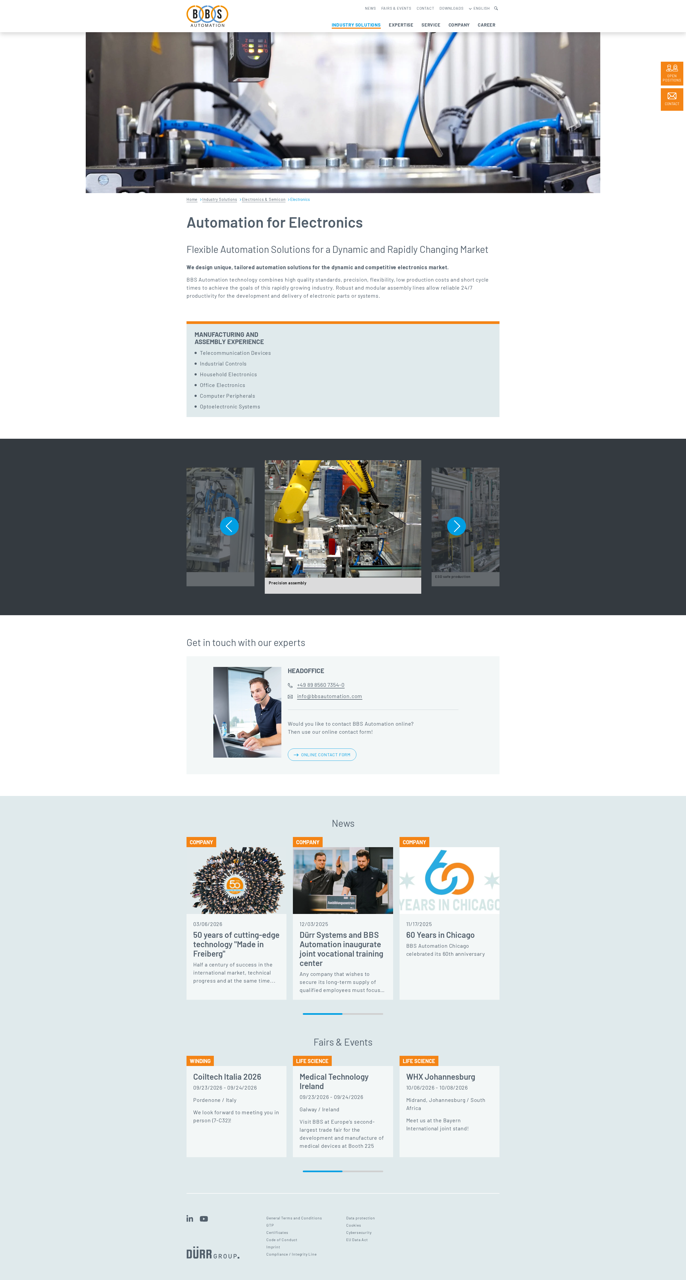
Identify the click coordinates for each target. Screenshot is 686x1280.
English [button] (481, 8)
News (370, 8)
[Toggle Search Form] (496, 8)
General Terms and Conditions (294, 1218)
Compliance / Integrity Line (291, 1254)
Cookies (353, 1225)
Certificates (277, 1232)
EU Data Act (357, 1239)
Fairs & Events (396, 8)
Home (192, 199)
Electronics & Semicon (264, 199)
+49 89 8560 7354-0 (321, 684)
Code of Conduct (281, 1239)
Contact (425, 8)
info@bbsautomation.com (330, 696)
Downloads (451, 8)
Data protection (360, 1218)
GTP (270, 1225)
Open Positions (672, 78)
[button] (229, 526)
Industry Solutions (219, 199)
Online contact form (326, 754)
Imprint (273, 1247)
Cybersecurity (358, 1232)
